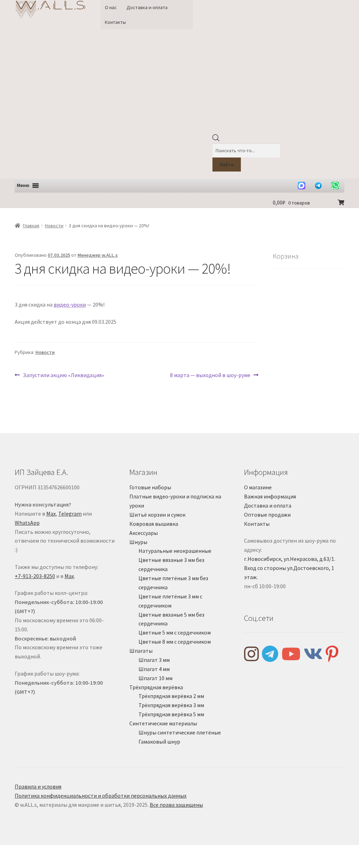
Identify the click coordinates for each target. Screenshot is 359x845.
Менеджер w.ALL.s (97, 255)
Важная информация (270, 496)
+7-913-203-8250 (35, 575)
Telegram (70, 513)
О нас (111, 7)
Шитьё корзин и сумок (157, 514)
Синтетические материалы (163, 723)
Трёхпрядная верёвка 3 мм (171, 705)
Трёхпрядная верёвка (156, 687)
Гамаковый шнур (159, 741)
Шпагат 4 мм (154, 668)
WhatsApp (27, 522)
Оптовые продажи (267, 514)
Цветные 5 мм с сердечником (174, 632)
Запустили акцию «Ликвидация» (63, 375)
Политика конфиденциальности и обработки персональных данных (101, 795)
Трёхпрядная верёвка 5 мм (171, 714)
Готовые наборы (150, 487)
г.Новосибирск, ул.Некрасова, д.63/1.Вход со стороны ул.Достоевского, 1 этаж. (289, 568)
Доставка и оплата (147, 7)
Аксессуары (143, 532)
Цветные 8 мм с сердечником (174, 641)
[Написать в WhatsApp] (335, 186)
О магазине (258, 487)
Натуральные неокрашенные (174, 550)
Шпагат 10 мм (155, 678)
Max (51, 513)
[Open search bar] (215, 139)
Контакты (115, 22)
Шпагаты (141, 650)
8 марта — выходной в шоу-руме (210, 375)
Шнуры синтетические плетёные (179, 732)
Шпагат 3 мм (154, 659)
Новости (54, 225)
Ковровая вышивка (153, 523)
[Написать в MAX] (301, 186)
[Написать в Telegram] (318, 186)
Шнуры (138, 541)
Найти (226, 164)
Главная (31, 225)
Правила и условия (38, 786)
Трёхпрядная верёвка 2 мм (171, 695)
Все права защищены (176, 804)
